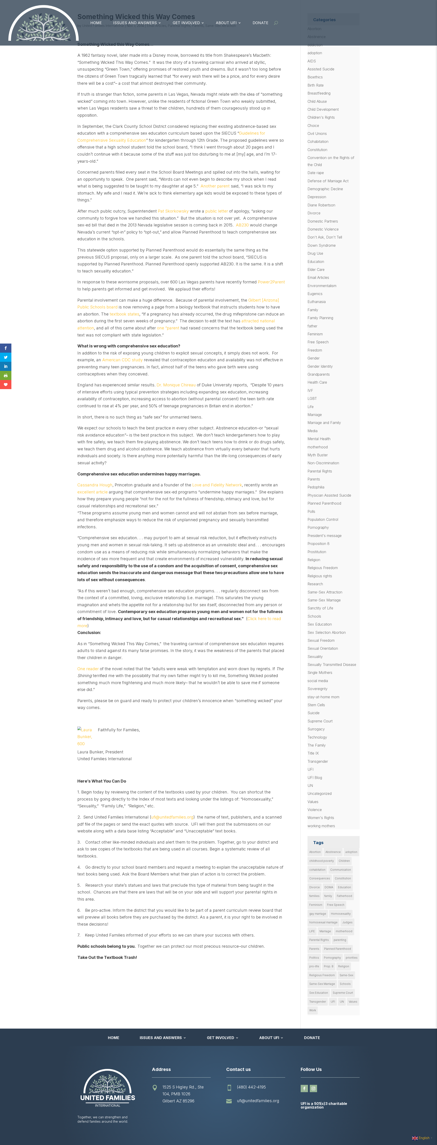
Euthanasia (316, 301)
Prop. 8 (328, 966)
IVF (310, 390)
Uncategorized (319, 793)
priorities (352, 957)
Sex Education (319, 624)
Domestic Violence (323, 229)
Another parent (215, 186)
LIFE (312, 931)
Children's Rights (321, 117)
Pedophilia (315, 487)
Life (310, 406)
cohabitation (317, 869)
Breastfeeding (318, 93)
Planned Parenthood (324, 503)
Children (344, 861)
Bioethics (315, 77)
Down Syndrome (321, 245)
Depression (316, 197)
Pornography (318, 527)
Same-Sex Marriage (324, 600)
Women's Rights (320, 817)
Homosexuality (341, 913)
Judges (347, 922)
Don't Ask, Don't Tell (324, 237)
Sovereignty (317, 688)
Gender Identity (320, 366)
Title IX (313, 753)
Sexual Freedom (321, 640)
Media (312, 431)
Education (315, 261)
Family (312, 310)
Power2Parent (271, 282)
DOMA (329, 887)
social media (317, 680)
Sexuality (315, 656)
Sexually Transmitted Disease (331, 664)
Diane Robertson (321, 205)
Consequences (319, 878)
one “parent (168, 328)
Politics (314, 957)
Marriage (314, 414)
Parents (313, 479)
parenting (340, 940)
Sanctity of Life (320, 608)
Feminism (315, 334)
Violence (314, 809)
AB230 (242, 225)
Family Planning (320, 318)
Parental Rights (319, 471)
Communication (340, 869)
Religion (313, 559)
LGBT (312, 398)
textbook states (124, 314)
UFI (310, 769)
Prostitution (316, 551)
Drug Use (315, 253)
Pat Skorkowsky (174, 211)
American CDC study (122, 359)
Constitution (317, 149)
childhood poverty (321, 861)
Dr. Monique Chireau (176, 385)
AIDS (311, 61)
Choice (313, 125)
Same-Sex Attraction (324, 592)
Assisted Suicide (320, 69)
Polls (311, 511)
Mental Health (318, 438)
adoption (314, 53)
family (328, 896)
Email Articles (318, 277)
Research (315, 584)
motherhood (317, 447)
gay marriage (317, 913)
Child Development (323, 109)
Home (96, 23)
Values (312, 801)
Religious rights (319, 576)
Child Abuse (317, 101)
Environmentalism (321, 285)
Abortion (315, 852)
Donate (260, 23)
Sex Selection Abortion (326, 632)
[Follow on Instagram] (313, 1088)
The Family (316, 745)
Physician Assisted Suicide (329, 495)
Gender (313, 358)
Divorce (313, 213)
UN (310, 785)
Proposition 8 (318, 543)
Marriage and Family (324, 422)
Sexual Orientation (322, 648)
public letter (216, 211)
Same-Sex (346, 975)
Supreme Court (320, 721)
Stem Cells (316, 705)
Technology (317, 737)
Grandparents (318, 374)
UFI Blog (314, 777)
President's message (324, 535)
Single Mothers (319, 672)
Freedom (314, 350)
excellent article (92, 492)
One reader (88, 668)
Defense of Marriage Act (327, 181)
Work (312, 1010)
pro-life (314, 966)
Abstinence (333, 852)
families (314, 896)
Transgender (317, 761)
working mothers (321, 826)
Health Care (317, 382)
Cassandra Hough (94, 485)
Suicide (313, 713)
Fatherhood (344, 896)
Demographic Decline (325, 189)
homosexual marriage (323, 922)
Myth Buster (317, 455)
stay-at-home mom (323, 697)
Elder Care (316, 269)
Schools (314, 616)
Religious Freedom (322, 567)
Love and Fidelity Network (217, 485)
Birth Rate (315, 85)
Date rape (315, 172)
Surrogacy (316, 729)
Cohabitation (317, 141)
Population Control (322, 519)
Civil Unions (317, 133)
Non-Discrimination (323, 463)
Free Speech (318, 342)
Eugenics (315, 293)
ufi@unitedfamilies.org (172, 817)
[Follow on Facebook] (304, 1088)
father (312, 326)
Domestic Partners (322, 221)
